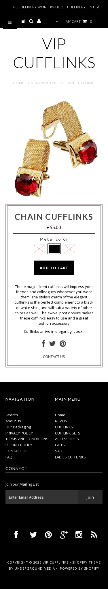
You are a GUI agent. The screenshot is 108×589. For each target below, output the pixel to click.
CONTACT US (54, 356)
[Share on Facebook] (43, 345)
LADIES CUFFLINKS (70, 457)
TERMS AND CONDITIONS (26, 438)
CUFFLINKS (64, 427)
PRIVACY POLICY (19, 433)
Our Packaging (18, 427)
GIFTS (60, 444)
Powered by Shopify (79, 568)
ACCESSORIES (67, 438)
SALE (59, 451)
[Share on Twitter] (52, 345)
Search (11, 414)
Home (18, 83)
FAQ (8, 457)
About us (13, 420)
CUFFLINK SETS (67, 433)
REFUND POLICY (18, 444)
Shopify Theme (86, 562)
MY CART (79, 21)
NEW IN (61, 420)
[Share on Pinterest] (63, 345)
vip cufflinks (54, 53)
